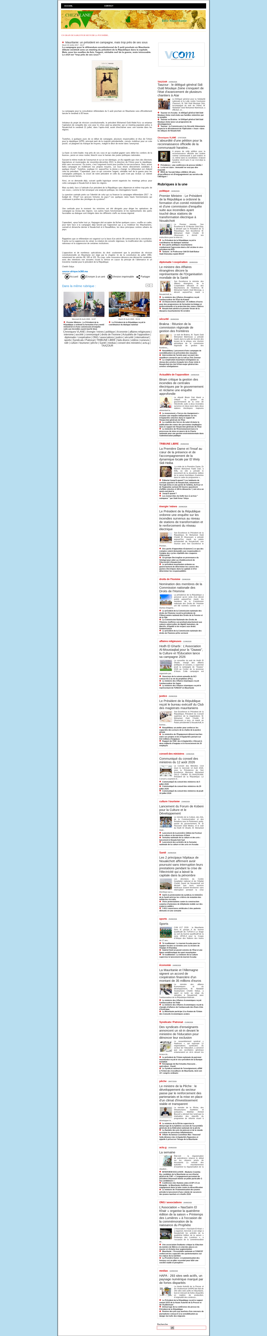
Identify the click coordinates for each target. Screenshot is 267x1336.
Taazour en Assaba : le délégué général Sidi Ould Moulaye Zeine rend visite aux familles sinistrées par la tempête (181, 115)
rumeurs (144, 340)
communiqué (92, 334)
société (79, 334)
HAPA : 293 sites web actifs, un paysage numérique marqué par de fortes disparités (181, 1279)
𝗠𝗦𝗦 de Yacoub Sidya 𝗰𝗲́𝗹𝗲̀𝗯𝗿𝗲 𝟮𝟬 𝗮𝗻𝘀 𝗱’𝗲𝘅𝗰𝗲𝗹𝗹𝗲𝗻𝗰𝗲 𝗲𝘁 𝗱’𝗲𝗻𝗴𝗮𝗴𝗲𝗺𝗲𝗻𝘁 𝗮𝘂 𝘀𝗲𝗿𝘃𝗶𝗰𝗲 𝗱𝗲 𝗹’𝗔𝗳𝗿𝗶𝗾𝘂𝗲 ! (180, 174)
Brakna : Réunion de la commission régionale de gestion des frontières (176, 327)
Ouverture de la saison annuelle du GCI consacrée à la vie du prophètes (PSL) (177, 677)
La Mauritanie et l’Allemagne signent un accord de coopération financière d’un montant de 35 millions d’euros (180, 975)
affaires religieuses (139, 331)
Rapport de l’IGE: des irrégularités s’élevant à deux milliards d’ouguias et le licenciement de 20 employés (180, 743)
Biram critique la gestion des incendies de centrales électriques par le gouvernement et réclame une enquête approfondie (181, 386)
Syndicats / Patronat (84, 340)
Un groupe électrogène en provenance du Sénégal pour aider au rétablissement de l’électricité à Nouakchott (179, 559)
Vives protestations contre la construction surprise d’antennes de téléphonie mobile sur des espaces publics (181, 904)
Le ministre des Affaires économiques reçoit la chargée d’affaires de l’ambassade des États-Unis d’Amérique (181, 1007)
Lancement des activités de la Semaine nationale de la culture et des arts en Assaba (178, 843)
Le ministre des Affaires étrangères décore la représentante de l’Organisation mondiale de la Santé (180, 272)
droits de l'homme (111, 334)
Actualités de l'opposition (136, 334)
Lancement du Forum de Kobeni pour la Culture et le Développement (181, 810)
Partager (145, 276)
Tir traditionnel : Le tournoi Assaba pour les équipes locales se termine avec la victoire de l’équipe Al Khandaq (179, 945)
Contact (108, 6)
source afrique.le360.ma (75, 271)
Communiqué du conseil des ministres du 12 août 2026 (178, 760)
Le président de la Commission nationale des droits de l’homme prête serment (180, 632)
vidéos (134, 340)
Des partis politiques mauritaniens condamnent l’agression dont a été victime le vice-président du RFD (181, 247)
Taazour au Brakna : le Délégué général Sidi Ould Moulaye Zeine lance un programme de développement (180, 121)
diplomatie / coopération (78, 337)
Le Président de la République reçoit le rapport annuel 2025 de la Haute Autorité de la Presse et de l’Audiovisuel (181, 1302)
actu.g (146, 343)
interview (69, 334)
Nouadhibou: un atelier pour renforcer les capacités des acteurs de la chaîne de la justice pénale (180, 730)
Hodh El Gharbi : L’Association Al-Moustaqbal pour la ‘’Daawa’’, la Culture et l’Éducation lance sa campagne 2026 (181, 651)
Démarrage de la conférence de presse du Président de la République (179, 1308)
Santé (103, 343)
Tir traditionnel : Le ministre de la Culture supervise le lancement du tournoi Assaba (178, 956)
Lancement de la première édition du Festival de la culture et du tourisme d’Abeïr (180, 834)
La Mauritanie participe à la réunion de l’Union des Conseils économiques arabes (180, 1012)
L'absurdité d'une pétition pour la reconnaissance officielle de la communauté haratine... (180, 144)
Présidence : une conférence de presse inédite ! (182, 165)
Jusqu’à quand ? (169, 493)
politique (110, 331)
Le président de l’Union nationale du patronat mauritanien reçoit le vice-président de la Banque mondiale (180, 1059)
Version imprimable (123, 276)
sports (67, 340)
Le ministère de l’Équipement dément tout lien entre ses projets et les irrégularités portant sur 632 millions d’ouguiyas (180, 736)
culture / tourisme (79, 343)
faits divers (123, 340)
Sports (163, 923)
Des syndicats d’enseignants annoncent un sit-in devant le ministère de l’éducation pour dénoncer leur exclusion (179, 1032)
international (142, 337)
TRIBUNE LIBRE (106, 340)
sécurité (129, 337)
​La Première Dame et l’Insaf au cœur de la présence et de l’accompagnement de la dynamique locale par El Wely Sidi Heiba (180, 456)
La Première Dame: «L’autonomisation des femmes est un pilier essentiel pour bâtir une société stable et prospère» (179, 1260)
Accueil (68, 6)
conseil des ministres (129, 343)
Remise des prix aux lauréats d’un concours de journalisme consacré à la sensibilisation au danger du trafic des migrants (181, 1313)
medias (112, 343)
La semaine (167, 1152)
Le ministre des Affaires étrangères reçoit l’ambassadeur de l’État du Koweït (179, 298)
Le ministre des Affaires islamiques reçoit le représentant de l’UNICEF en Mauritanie (180, 686)
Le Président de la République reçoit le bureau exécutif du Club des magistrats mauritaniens (181, 704)
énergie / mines (95, 331)
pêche (94, 343)
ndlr (66, 343)
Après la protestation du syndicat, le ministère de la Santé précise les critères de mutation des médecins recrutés (181, 897)
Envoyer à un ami (95, 276)
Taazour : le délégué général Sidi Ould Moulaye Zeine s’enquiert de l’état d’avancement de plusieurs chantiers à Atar (181, 90)
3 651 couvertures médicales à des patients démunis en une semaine (180, 909)
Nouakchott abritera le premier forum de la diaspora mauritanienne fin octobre (179, 309)
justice (119, 337)
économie (122, 331)
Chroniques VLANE (74, 331)
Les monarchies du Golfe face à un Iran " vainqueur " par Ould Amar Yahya (178, 497)
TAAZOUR (107, 345)
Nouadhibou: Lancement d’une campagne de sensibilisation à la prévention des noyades (180, 352)
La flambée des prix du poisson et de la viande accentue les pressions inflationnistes (181, 1131)
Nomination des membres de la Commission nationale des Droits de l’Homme (180, 587)
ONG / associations (103, 337)
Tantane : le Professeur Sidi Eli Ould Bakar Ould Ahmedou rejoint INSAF (179, 253)
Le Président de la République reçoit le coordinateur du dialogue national (127, 323)
